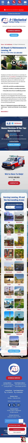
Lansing (9, 309)
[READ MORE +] (4, 111)
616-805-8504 (19, 1)
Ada (9, 222)
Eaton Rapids (9, 259)
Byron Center (19, 222)
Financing (14, 35)
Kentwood (19, 297)
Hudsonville (9, 297)
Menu (3, 4)
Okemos (9, 321)
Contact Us (14, 183)
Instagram (18, 405)
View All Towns (14, 351)
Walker (9, 334)
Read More (21, 10)
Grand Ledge (19, 259)
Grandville (19, 272)
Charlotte (9, 234)
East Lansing (19, 247)
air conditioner (12, 76)
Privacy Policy (10, 421)
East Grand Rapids (9, 247)
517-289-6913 (14, 1)
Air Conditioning (8, 44)
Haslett (9, 284)
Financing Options (14, 408)
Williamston (19, 334)
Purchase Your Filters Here (14, 13)
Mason (19, 309)
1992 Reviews (17, 123)
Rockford (19, 321)
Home (2, 44)
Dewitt (19, 234)
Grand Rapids (9, 272)
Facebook (9, 405)
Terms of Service (15, 421)
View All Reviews (14, 144)
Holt (19, 284)
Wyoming (14, 346)
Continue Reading (14, 141)
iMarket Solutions (7, 434)
